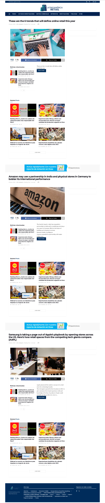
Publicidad (74, 14)
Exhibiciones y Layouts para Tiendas (32, 492)
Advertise (26, 491)
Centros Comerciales (42, 14)
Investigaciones (64, 14)
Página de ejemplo (28, 498)
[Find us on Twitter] (91, 2)
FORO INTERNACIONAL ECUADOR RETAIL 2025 (54, 492)
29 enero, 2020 (12, 24)
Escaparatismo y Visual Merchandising (60, 491)
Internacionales (15, 115)
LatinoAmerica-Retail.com (61, 496)
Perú (41, 115)
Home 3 (64, 494)
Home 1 (52, 494)
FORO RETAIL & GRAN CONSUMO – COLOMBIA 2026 (36, 494)
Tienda (37, 498)
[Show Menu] (9, 14)
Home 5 (70, 494)
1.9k (29, 75)
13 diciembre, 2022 (43, 146)
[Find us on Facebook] (89, 2)
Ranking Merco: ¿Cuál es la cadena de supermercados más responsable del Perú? (26, 72)
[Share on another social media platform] (63, 60)
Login (95, 1)
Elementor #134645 (43, 491)
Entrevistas (54, 14)
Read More (41, 70)
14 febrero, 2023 (22, 75)
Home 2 (58, 494)
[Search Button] (86, 2)
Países (14, 14)
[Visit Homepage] (51, 7)
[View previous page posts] (21, 90)
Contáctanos (34, 491)
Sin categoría (20, 24)
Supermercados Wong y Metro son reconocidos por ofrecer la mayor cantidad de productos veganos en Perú (26, 82)
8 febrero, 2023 (22, 86)
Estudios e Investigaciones (26, 14)
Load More (37, 152)
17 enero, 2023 (14, 146)
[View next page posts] (24, 90)
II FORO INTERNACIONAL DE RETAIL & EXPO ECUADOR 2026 (38, 496)
